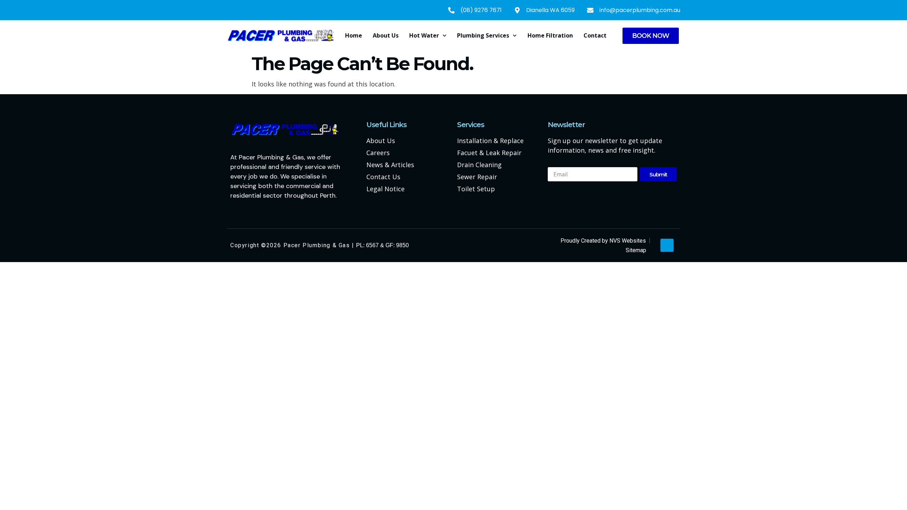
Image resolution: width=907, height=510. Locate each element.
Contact (595, 35)
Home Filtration (550, 35)
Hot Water (424, 35)
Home (353, 35)
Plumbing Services (483, 35)
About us (386, 35)
